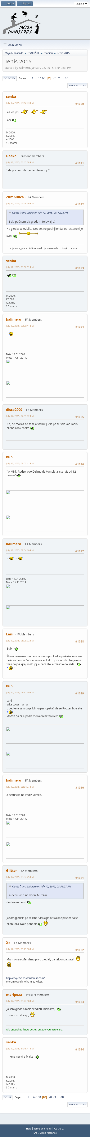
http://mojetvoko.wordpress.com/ (25, 978)
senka (11, 96)
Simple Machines (48, 1133)
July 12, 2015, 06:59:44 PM (20, 325)
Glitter (11, 870)
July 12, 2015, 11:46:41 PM (20, 1048)
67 (39, 78)
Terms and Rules (42, 1128)
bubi (10, 457)
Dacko (11, 156)
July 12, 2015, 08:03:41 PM (20, 463)
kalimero (13, 319)
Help (28, 1128)
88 (66, 78)
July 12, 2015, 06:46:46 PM (20, 203)
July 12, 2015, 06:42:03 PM (20, 102)
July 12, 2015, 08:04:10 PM (20, 550)
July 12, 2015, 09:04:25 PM (20, 876)
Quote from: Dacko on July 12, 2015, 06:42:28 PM (40, 213)
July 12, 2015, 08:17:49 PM (20, 692)
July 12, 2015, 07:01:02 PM (20, 416)
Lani (9, 634)
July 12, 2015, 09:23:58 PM (20, 949)
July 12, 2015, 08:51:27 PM (20, 786)
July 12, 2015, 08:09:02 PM (20, 640)
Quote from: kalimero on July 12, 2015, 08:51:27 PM (41, 886)
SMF (35, 1133)
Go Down (9, 78)
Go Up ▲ (59, 1128)
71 (59, 78)
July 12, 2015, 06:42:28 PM (20, 162)
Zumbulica (15, 197)
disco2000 (14, 409)
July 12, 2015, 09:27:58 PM (20, 1001)
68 (43, 78)
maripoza (14, 994)
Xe (8, 942)
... (35, 78)
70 (54, 78)
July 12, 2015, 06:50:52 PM (20, 267)
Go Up (7, 1097)
